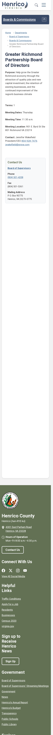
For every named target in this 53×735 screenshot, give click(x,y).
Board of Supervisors (19, 36)
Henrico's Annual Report (15, 702)
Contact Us (13, 550)
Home (8, 32)
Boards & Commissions (19, 19)
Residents (7, 609)
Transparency (9, 713)
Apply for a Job (10, 604)
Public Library (9, 724)
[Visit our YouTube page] (25, 571)
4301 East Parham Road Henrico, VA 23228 (19, 529)
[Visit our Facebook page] (3, 571)
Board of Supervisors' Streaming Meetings (25, 686)
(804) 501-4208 (15, 177)
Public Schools (10, 719)
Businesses (8, 615)
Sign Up (10, 661)
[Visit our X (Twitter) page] (10, 571)
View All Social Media (13, 576)
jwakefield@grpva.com (17, 144)
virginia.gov (8, 626)
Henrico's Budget (11, 708)
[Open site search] (36, 5)
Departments (21, 32)
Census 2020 (9, 620)
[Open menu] (44, 5)
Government (8, 691)
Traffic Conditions (11, 598)
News (5, 697)
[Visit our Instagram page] (18, 571)
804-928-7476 (29, 140)
